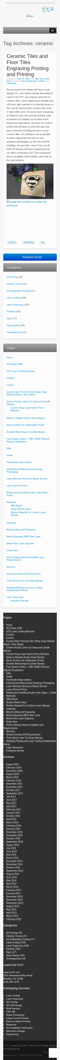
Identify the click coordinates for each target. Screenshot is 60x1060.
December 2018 (14, 770)
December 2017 (14, 783)
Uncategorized (14, 332)
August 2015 (12, 845)
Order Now (12, 550)
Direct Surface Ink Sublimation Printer (25, 425)
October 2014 (13, 867)
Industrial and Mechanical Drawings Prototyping (25, 470)
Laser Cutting (13, 297)
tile (42, 242)
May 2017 (11, 803)
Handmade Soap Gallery (19, 462)
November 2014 (14, 864)
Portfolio (41, 81)
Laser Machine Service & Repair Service (27, 478)
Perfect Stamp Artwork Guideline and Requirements (25, 558)
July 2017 (11, 796)
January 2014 (13, 893)
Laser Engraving (28, 81)
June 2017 (11, 799)
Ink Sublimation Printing (18, 291)
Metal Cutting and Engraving (21, 529)
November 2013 (14, 899)
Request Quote (32, 257)
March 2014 (12, 886)
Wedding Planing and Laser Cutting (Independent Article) (24, 589)
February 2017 (13, 809)
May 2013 (11, 909)
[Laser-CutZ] (30, 16)
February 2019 (13, 767)
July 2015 (11, 848)
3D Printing (12, 277)
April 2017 (11, 806)
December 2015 (14, 832)
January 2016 (13, 828)
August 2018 (12, 774)
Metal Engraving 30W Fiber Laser (24, 536)
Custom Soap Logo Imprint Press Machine (27, 409)
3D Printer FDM (14, 364)
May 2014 (11, 880)
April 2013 (11, 912)
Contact (10, 378)
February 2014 (13, 890)
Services (11, 566)
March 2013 (12, 915)
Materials (11, 502)
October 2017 (13, 790)
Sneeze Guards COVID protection (24, 573)
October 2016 (13, 816)
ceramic (12, 242)
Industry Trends (14, 284)
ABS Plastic (16, 505)
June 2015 (11, 851)
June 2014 (11, 877)
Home (10, 357)
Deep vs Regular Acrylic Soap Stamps (26, 418)
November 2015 (14, 835)
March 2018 (12, 777)
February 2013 (13, 919)
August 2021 (12, 764)
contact (10, 385)
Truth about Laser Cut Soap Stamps (25, 580)
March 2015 (12, 857)
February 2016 (13, 825)
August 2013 (12, 906)
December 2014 (14, 861)
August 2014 (12, 874)
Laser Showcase (15, 597)
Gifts (9, 448)
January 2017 (13, 812)
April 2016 (11, 819)
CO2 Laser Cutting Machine (21, 371)
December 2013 (14, 896)
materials (11, 522)
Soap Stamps (13, 325)
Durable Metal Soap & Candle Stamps (26, 432)
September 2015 (14, 841)
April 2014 (11, 883)
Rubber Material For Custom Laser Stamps (28, 513)
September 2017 (14, 793)
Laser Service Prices (17, 485)
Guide (10, 455)
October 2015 (13, 838)
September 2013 (14, 903)
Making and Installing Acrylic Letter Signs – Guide (28, 493)
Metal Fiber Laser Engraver (20, 543)
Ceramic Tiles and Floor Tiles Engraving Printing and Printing (28, 65)
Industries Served (19, 600)
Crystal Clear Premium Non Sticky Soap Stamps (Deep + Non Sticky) (27, 393)
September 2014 (14, 870)
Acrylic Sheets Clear (21, 509)
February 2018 (13, 780)
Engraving (28, 242)
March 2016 (12, 822)
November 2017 (14, 786)
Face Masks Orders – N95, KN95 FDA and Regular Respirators (28, 440)
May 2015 (11, 854)
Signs (9, 318)
